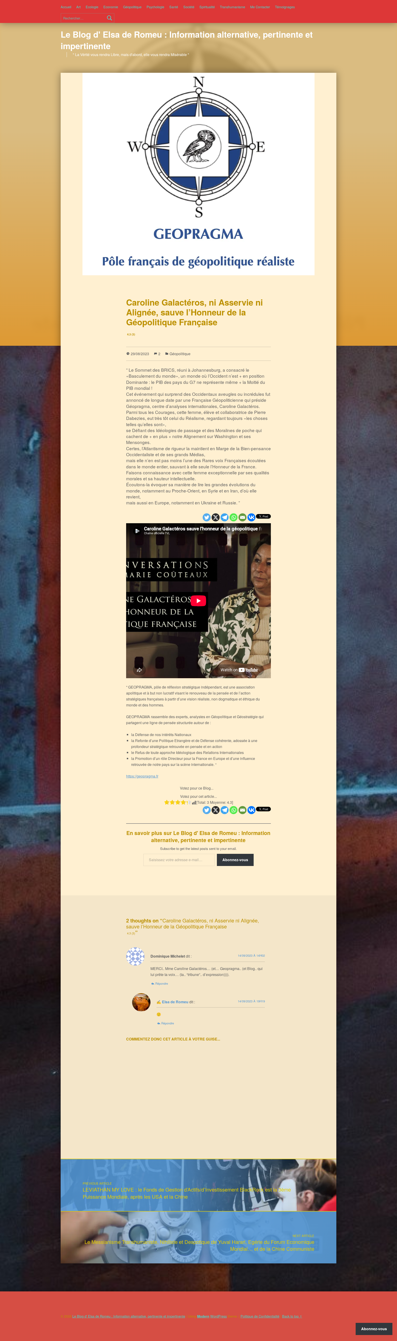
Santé (173, 6)
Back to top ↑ (292, 1316)
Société (188, 6)
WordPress (218, 1316)
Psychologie (155, 6)
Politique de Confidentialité (260, 1316)
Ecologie (92, 6)
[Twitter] (207, 517)
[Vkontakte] (251, 517)
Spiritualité (207, 6)
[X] (216, 517)
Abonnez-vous (235, 859)
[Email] (242, 517)
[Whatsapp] (234, 517)
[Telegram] (225, 517)
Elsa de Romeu (175, 1001)
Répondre (161, 983)
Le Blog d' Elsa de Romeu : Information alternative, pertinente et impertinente (187, 40)
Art (78, 6)
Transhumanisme (232, 6)
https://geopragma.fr (142, 776)
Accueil (66, 6)
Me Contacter (260, 6)
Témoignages (285, 6)
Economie (110, 6)
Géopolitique (132, 6)
